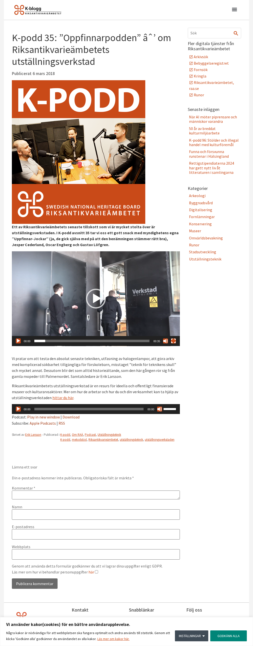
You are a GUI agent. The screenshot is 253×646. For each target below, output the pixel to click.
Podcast (90, 435)
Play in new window (43, 416)
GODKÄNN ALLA (228, 636)
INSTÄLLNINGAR (190, 636)
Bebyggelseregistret (211, 63)
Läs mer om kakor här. (113, 639)
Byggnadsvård (201, 202)
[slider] (91, 341)
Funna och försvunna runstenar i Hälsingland (209, 153)
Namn (17, 507)
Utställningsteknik (109, 435)
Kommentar (23, 488)
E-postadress (23, 527)
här (91, 571)
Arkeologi (197, 195)
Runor (199, 94)
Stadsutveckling (202, 251)
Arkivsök (201, 56)
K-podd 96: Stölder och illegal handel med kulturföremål (214, 142)
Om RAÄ (77, 435)
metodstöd (79, 440)
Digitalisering (200, 209)
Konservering (200, 223)
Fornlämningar (202, 216)
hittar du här (62, 397)
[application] (96, 298)
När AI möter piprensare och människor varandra (213, 119)
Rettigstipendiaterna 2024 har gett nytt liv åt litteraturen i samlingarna (211, 168)
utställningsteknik (131, 440)
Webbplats (21, 547)
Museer (195, 230)
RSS (62, 423)
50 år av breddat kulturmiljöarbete (204, 130)
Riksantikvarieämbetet (103, 440)
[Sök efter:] (214, 33)
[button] (234, 10)
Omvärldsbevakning (206, 237)
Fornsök (201, 69)
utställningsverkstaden (159, 440)
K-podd (65, 435)
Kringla (200, 76)
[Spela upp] (18, 340)
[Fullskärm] (173, 340)
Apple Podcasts (43, 423)
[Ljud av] (165, 340)
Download (71, 416)
